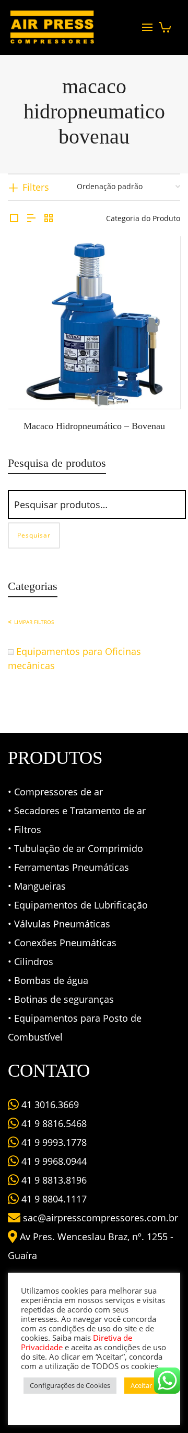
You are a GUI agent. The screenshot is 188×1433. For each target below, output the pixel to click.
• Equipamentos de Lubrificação (78, 905)
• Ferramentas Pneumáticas (68, 867)
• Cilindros (30, 961)
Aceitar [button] (141, 1385)
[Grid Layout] (48, 218)
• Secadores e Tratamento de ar (77, 810)
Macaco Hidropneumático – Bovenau (94, 426)
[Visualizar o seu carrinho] (165, 24)
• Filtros (24, 829)
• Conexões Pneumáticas (62, 942)
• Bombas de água (48, 980)
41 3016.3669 (49, 1104)
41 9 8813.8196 (53, 1180)
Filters (35, 187)
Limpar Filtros (34, 622)
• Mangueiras (37, 886)
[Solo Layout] (14, 218)
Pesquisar (34, 535)
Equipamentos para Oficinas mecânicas (74, 658)
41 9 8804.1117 (53, 1199)
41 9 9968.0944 (53, 1161)
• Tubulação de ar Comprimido (75, 848)
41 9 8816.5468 (53, 1123)
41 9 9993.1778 (53, 1142)
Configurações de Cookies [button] (70, 1385)
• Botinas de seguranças (61, 999)
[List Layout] (31, 218)
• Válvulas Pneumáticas (59, 923)
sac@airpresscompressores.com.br (100, 1217)
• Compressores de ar (55, 791)
